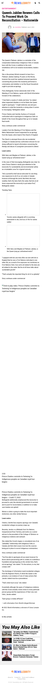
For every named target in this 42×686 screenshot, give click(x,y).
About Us (10, 677)
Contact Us (17, 677)
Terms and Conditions (28, 677)
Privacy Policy (21, 679)
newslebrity (18, 27)
